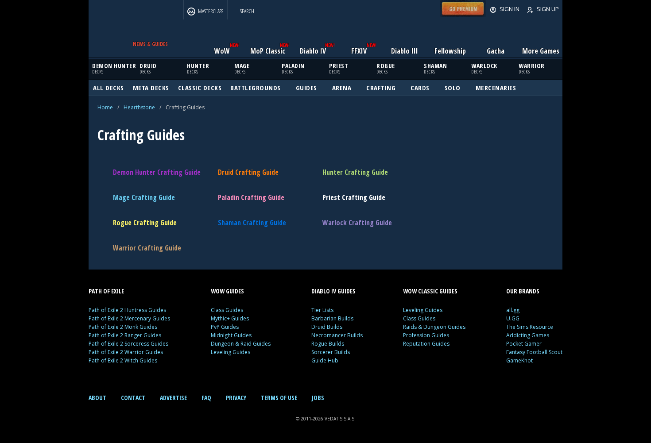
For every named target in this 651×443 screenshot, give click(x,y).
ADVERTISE (173, 397)
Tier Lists (322, 310)
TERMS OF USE (279, 397)
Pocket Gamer (524, 343)
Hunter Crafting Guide (355, 172)
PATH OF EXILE (106, 291)
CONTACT (133, 397)
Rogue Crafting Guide (145, 222)
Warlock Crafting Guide (357, 222)
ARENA (342, 87)
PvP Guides (225, 327)
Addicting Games (527, 335)
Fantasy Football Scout (534, 352)
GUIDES (306, 87)
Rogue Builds (327, 343)
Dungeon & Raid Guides (241, 343)
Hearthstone (139, 107)
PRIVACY (236, 397)
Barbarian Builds (332, 318)
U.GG (512, 318)
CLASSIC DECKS (200, 87)
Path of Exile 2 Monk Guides (123, 327)
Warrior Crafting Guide (147, 248)
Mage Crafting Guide (144, 197)
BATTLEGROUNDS (255, 87)
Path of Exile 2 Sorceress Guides (128, 343)
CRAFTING (380, 87)
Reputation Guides (426, 343)
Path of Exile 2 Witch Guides (123, 360)
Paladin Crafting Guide (251, 197)
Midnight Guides (231, 335)
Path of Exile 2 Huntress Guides (127, 310)
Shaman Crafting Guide (252, 222)
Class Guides (227, 310)
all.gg (512, 310)
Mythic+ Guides (230, 318)
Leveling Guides (230, 352)
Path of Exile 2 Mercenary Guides (129, 318)
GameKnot (519, 360)
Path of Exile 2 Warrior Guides (126, 352)
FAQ (206, 397)
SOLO (453, 87)
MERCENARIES (496, 87)
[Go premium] (463, 15)
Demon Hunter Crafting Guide (157, 172)
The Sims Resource (529, 327)
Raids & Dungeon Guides (434, 327)
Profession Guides (426, 335)
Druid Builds (326, 327)
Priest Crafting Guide (353, 197)
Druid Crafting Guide (248, 172)
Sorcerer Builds (330, 352)
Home (105, 107)
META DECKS (151, 87)
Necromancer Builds (337, 335)
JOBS (318, 397)
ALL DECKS (108, 87)
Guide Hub (324, 360)
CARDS (420, 87)
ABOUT (97, 397)
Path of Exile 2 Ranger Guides (125, 335)
